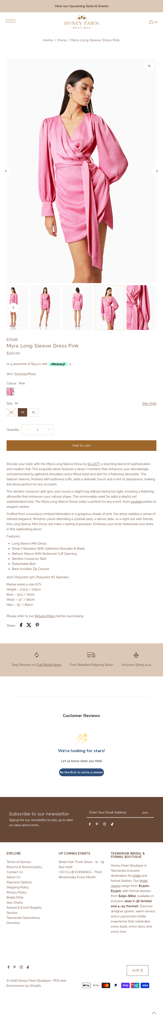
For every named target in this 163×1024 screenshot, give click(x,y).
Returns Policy (45, 616)
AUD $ (137, 970)
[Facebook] (90, 824)
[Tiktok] (112, 824)
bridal (137, 876)
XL (34, 412)
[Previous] (6, 171)
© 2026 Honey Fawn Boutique (29, 981)
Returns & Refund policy (24, 867)
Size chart (149, 403)
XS (11, 412)
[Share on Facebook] (21, 626)
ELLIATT (94, 464)
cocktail (136, 502)
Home (48, 40)
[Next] (157, 171)
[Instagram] (104, 824)
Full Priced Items (49, 665)
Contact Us (15, 872)
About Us (13, 877)
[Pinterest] (97, 824)
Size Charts (15, 902)
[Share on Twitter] (29, 626)
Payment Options (19, 882)
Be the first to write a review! (81, 772)
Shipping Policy (18, 887)
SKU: (10, 374)
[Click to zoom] (149, 66)
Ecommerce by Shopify (24, 986)
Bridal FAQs (15, 897)
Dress (62, 40)
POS (56, 981)
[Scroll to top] (154, 1013)
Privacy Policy (17, 892)
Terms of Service (19, 862)
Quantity (13, 430)
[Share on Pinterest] (37, 626)
